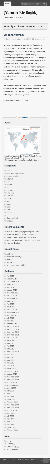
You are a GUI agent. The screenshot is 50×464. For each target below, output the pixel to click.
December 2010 (13, 352)
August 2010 (11, 354)
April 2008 (10, 424)
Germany (7, 158)
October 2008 (12, 410)
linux (8, 207)
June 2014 (11, 321)
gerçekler (10, 190)
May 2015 (10, 304)
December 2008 (13, 405)
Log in (9, 441)
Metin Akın (10, 235)
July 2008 (10, 416)
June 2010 (11, 360)
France (38, 156)
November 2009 (13, 380)
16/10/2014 (26, 39)
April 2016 (10, 287)
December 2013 (13, 326)
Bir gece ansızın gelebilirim (17, 265)
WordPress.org (12, 449)
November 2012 (13, 335)
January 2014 (12, 324)
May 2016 (10, 284)
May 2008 (10, 422)
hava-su (10, 196)
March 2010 (11, 368)
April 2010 (10, 366)
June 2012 (11, 343)
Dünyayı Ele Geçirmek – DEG (24, 237)
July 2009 (10, 391)
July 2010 (10, 357)
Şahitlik (9, 262)
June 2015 (11, 301)
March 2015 (11, 307)
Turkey (22, 158)
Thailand (15, 158)
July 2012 (10, 340)
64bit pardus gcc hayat (15, 173)
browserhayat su (13, 176)
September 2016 (13, 282)
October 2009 (12, 382)
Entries (11, 444)
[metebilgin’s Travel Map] (22, 155)
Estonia (25, 156)
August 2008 (11, 413)
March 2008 (11, 427)
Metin (9, 237)
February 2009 (12, 402)
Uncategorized (12, 218)
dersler (9, 185)
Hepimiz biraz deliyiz (14, 257)
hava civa (10, 193)
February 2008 (12, 430)
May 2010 (10, 363)
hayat (9, 199)
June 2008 (11, 419)
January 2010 (12, 374)
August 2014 (11, 315)
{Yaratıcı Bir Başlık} (20, 12)
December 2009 (13, 377)
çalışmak (10, 179)
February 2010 (12, 371)
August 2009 (11, 388)
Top (46, 460)
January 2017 (12, 279)
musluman (10, 232)
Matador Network (33, 160)
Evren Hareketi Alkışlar (25, 235)
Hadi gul (10, 260)
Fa (7, 187)
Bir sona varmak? (13, 34)
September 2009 (13, 385)
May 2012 (10, 346)
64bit (8, 171)
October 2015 (12, 296)
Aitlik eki (10, 254)
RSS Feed (24, 118)
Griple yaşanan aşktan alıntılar (28, 232)
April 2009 (10, 396)
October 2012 (12, 338)
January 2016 (12, 290)
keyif (8, 201)
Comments (13, 447)
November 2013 (13, 329)
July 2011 (10, 349)
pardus (9, 213)
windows (10, 221)
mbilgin (17, 39)
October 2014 (12, 310)
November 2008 (13, 408)
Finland (32, 156)
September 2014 (13, 312)
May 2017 (10, 276)
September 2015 (13, 298)
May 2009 (10, 394)
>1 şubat (16, 243)
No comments (40, 39)
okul (8, 210)
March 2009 (11, 399)
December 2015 (13, 293)
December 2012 (13, 332)
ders (8, 182)
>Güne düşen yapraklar (31, 240)
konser (9, 204)
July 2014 (10, 318)
